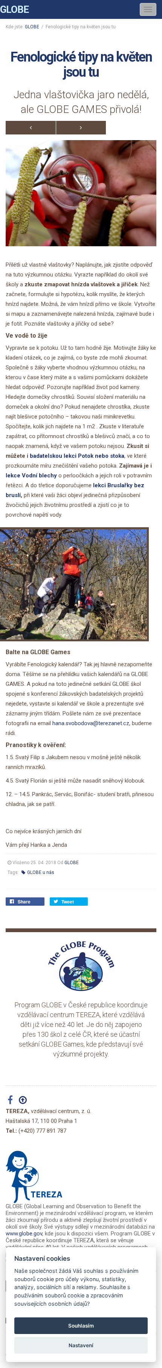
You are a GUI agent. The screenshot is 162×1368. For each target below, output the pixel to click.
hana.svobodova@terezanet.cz (90, 723)
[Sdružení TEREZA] (34, 1173)
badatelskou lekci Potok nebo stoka (77, 455)
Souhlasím (81, 1326)
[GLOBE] (81, 965)
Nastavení (81, 1345)
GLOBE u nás (40, 872)
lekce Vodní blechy (31, 475)
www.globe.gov (24, 1233)
